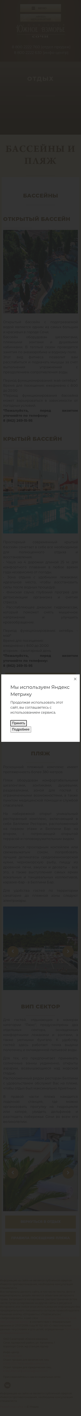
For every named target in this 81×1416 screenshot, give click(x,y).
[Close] (75, 679)
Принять (18, 723)
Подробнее (20, 729)
